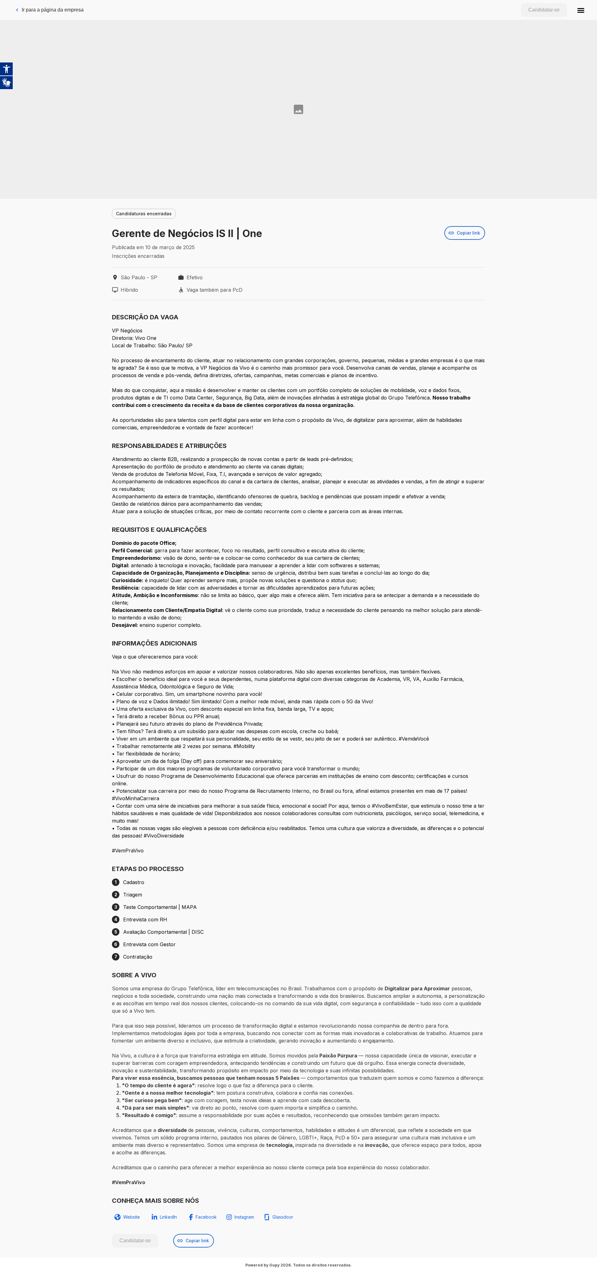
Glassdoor (282, 1217)
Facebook (206, 1217)
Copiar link (468, 232)
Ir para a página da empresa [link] (53, 9)
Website (131, 1217)
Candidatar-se (544, 9)
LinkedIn (168, 1217)
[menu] (581, 10)
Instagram (244, 1217)
